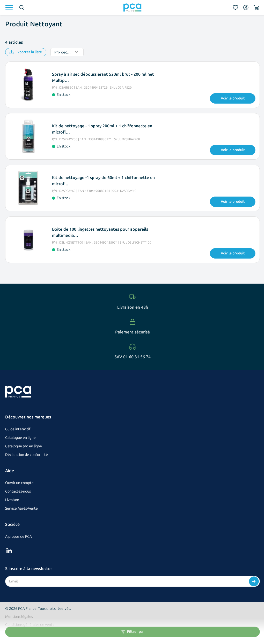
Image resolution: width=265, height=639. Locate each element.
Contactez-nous (18, 491)
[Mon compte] (245, 7)
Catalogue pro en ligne (23, 446)
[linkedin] (9, 550)
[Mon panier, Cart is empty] (256, 7)
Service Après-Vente (21, 508)
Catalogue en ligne (20, 437)
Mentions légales (19, 616)
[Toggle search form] (21, 7)
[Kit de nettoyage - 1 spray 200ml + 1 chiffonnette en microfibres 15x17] (28, 136)
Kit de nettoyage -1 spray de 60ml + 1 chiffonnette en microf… (103, 180)
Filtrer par (135, 631)
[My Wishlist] (235, 7)
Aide (9, 470)
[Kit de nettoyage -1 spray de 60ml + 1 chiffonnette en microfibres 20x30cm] (28, 188)
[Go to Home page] (132, 7)
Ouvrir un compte (19, 483)
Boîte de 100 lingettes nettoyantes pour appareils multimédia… (100, 232)
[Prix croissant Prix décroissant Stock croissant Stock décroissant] (67, 52)
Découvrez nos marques (28, 417)
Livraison (12, 500)
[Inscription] (254, 581)
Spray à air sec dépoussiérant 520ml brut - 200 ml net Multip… (103, 77)
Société (12, 524)
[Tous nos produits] (9, 7)
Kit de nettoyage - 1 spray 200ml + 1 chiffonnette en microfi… (102, 129)
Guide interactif (17, 429)
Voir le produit (233, 98)
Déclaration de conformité (26, 455)
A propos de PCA (18, 536)
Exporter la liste (29, 52)
